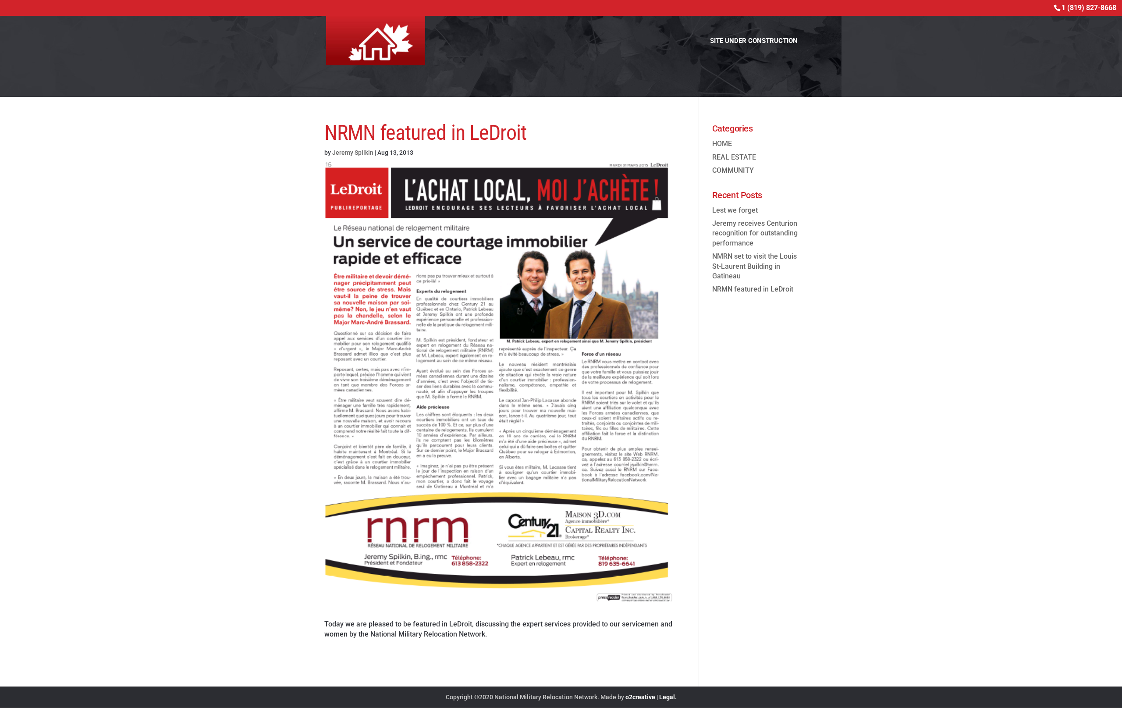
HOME (722, 143)
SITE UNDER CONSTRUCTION (754, 41)
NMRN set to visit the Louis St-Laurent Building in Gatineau (754, 266)
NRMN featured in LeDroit (752, 289)
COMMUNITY (733, 170)
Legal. (668, 697)
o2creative (640, 697)
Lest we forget (735, 210)
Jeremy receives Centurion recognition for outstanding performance (755, 233)
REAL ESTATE (734, 157)
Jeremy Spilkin (352, 152)
